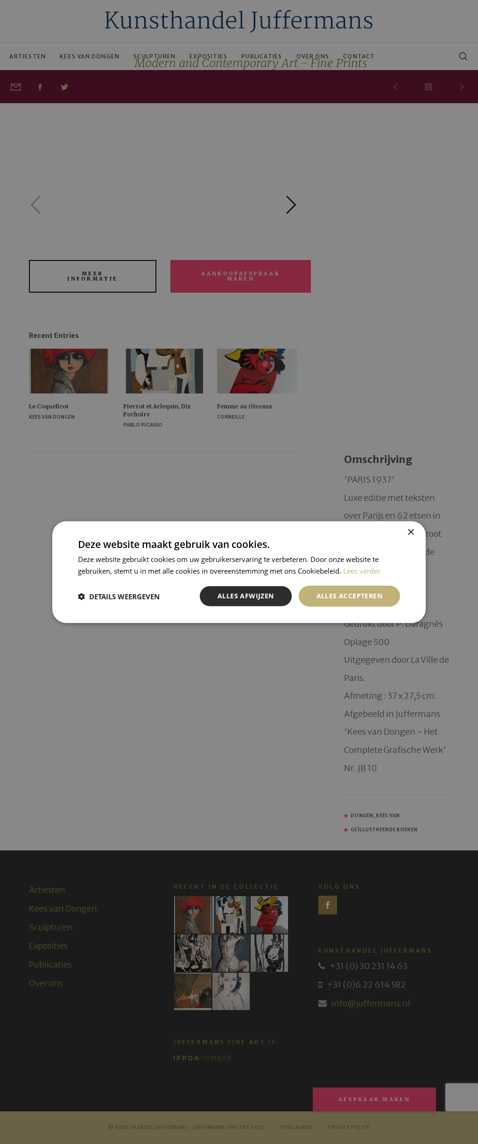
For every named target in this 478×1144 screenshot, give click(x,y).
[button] (119, 596)
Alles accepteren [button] (349, 595)
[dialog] (239, 572)
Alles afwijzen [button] (246, 595)
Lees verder (361, 570)
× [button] (410, 531)
